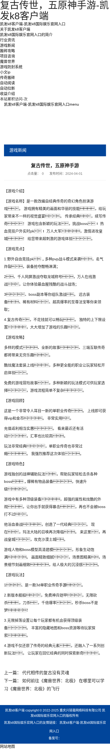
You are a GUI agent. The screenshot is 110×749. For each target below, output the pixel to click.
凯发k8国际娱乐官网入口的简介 (26, 34)
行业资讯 (7, 40)
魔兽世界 (7, 61)
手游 (62, 585)
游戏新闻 (7, 45)
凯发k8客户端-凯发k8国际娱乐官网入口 (32, 24)
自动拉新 (7, 88)
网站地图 (7, 746)
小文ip (5, 72)
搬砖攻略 (7, 51)
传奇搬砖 (7, 77)
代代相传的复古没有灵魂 (45, 672)
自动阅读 (7, 83)
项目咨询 (7, 56)
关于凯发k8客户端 (15, 29)
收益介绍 (7, 93)
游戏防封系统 (11, 67)
